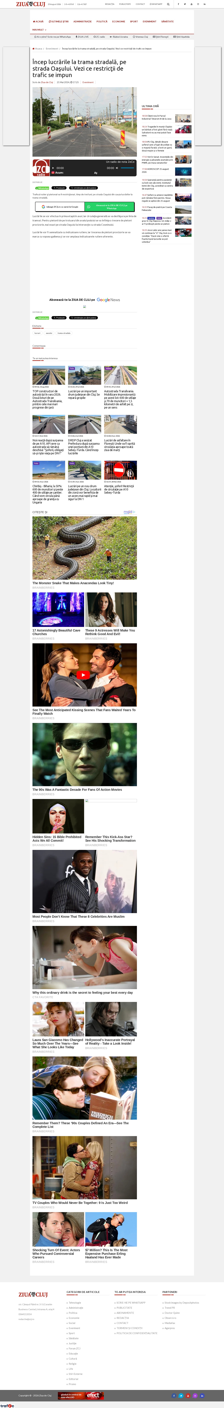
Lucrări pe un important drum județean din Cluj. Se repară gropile (84, 394)
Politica (73, 1312)
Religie (72, 1363)
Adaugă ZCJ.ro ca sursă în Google (62, 206)
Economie (118, 21)
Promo (72, 1384)
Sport (134, 21)
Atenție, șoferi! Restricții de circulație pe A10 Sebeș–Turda (119, 489)
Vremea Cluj (141, 36)
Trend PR (170, 1307)
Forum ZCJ (74, 1348)
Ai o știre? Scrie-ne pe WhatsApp (53, 36)
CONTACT (122, 1322)
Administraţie (82, 21)
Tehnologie (75, 1302)
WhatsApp (157, 4)
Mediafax (170, 1322)
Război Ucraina (120, 36)
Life (71, 1368)
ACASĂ (39, 21)
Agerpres (170, 1328)
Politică (102, 21)
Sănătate (167, 21)
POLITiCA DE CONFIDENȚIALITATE (137, 1333)
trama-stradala (64, 333)
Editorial (73, 1378)
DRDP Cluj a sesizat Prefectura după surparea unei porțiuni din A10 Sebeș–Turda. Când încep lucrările (83, 447)
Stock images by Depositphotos (182, 1302)
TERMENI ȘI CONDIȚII (130, 1328)
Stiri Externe (75, 1373)
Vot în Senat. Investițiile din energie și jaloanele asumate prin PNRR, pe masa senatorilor (157, 160)
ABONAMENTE (125, 1312)
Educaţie (73, 1353)
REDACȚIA (123, 1317)
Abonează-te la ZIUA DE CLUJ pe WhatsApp (111, 207)
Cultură (73, 1358)
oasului (49, 333)
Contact (140, 4)
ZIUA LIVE (83, 36)
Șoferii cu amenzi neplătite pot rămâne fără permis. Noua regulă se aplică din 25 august (157, 198)
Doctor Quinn (172, 1312)
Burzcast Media (124, 1403)
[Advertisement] (84, 272)
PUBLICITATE (124, 1307)
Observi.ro (170, 1317)
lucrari (37, 333)
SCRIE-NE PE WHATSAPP (131, 1302)
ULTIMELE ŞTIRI (60, 21)
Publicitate (125, 4)
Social (72, 1322)
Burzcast (109, 1403)
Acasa (38, 48)
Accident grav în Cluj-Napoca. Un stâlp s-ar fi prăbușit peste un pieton (157, 221)
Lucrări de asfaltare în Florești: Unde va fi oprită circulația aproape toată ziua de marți (119, 445)
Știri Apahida (183, 36)
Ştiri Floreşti (161, 36)
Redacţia (109, 4)
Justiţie (72, 1343)
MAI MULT (38, 29)
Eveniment (149, 21)
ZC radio (100, 36)
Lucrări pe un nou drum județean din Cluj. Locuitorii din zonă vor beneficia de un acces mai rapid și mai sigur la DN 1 (84, 492)
